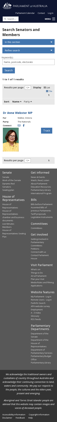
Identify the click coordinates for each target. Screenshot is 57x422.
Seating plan (8, 190)
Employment (37, 309)
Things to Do (37, 272)
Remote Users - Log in (41, 299)
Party (27, 101)
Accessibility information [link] (13, 414)
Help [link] (30, 417)
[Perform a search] (5, 18)
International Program (41, 193)
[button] (50, 19)
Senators (6, 186)
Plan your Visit (37, 279)
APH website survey (40, 306)
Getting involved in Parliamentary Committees (39, 242)
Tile (50, 91)
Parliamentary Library (41, 190)
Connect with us (38, 251)
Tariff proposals (38, 214)
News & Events (38, 177)
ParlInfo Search (38, 303)
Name (16, 101)
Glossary (35, 315)
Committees (36, 228)
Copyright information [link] (39, 414)
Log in (50, 13)
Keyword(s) (7, 57)
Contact (41, 13)
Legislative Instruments (42, 217)
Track (46, 130)
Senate (5, 177)
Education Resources (41, 186)
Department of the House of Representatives (39, 343)
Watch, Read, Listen (40, 180)
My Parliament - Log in (41, 296)
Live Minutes (8, 223)
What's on (35, 269)
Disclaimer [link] (7, 417)
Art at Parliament (38, 275)
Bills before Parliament (41, 204)
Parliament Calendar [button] (25, 13)
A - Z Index (36, 312)
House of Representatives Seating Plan (14, 233)
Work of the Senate (11, 180)
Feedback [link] (20, 417)
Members (7, 227)
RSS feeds (36, 319)
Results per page (14, 87)
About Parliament (39, 183)
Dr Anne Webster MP (17, 113)
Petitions (35, 248)
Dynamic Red (8, 183)
